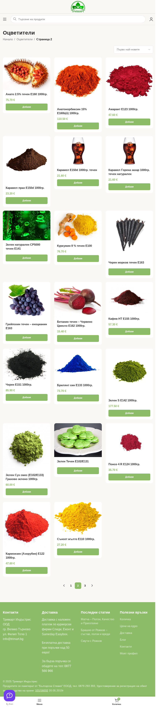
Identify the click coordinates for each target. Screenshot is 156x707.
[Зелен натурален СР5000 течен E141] (26, 225)
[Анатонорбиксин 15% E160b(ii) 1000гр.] (78, 81)
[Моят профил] (151, 19)
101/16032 (41, 690)
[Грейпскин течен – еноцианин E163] (26, 301)
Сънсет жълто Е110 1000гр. (76, 539)
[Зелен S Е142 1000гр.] (129, 372)
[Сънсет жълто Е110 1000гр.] (78, 518)
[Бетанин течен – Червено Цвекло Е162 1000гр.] (78, 300)
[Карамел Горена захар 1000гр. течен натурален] (129, 151)
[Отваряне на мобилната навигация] (5, 19)
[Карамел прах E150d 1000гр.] (26, 159)
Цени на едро (128, 626)
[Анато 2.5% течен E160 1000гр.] (26, 73)
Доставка (126, 632)
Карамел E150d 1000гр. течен (77, 170)
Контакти (126, 646)
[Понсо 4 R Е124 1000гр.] (129, 441)
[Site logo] (78, 6)
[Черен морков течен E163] (129, 234)
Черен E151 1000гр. (19, 384)
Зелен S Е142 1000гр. (122, 400)
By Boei (9, 704)
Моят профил (129, 653)
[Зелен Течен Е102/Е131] (78, 440)
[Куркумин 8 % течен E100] (78, 226)
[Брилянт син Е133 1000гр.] (78, 365)
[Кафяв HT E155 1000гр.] (129, 298)
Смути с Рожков (91, 640)
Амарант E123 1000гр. (123, 109)
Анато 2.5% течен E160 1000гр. (26, 94)
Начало (8, 39)
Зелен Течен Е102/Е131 (73, 461)
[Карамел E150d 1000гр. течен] (78, 151)
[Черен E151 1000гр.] (26, 364)
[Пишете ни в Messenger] (9, 695)
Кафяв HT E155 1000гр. (124, 318)
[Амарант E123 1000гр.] (129, 81)
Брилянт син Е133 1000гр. (75, 385)
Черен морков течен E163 (126, 262)
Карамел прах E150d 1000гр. (25, 187)
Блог (123, 639)
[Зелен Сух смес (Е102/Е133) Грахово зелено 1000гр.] (26, 447)
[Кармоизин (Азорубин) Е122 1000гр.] (26, 525)
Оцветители (25, 39)
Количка (125, 619)
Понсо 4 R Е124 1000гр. (124, 464)
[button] (27, 107)
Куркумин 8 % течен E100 (74, 245)
